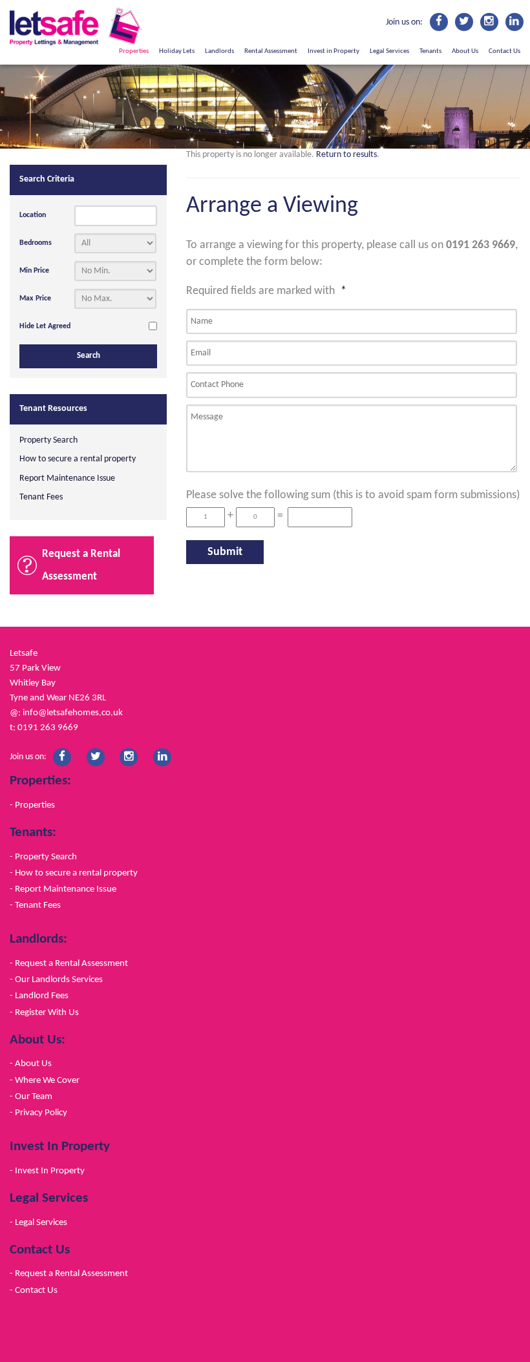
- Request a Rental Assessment (69, 963)
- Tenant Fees (35, 905)
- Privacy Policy (38, 1112)
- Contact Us (34, 1290)
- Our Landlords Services (56, 979)
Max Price (35, 298)
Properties (134, 51)
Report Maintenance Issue (67, 478)
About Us (465, 51)
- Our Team (31, 1096)
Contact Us (504, 51)
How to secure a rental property (77, 459)
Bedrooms (35, 243)
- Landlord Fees (39, 995)
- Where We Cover (45, 1080)
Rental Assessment (270, 51)
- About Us (31, 1063)
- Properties (32, 805)
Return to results (346, 155)
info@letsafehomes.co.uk (73, 712)
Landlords (219, 51)
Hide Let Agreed (44, 326)
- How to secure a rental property (74, 873)
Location (32, 215)
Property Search (48, 440)
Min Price (34, 271)
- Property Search (43, 857)
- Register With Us (44, 1012)
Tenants (430, 51)
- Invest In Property (47, 1171)
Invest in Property (333, 51)
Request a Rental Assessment (81, 565)
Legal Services (389, 51)
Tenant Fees (41, 497)
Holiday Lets (177, 51)
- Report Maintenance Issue (63, 889)
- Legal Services (38, 1222)
